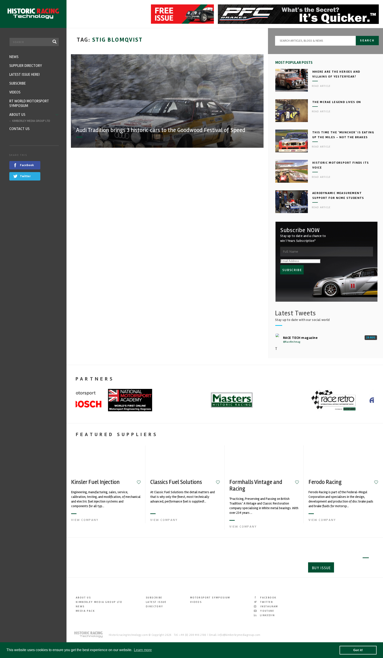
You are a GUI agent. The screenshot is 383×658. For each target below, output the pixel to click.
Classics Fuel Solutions (176, 482)
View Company (85, 520)
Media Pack (85, 611)
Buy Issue (321, 568)
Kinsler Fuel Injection (95, 482)
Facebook (268, 597)
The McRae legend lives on (336, 102)
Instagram (268, 606)
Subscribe (353, 568)
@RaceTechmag (291, 342)
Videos (196, 602)
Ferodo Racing (325, 482)
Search (367, 40)
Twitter (266, 602)
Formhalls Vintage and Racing (255, 485)
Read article (321, 86)
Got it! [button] (358, 650)
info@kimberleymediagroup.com (239, 635)
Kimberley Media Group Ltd (99, 602)
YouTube (266, 611)
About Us (83, 597)
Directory (154, 606)
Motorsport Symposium (210, 597)
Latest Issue (156, 602)
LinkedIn (267, 615)
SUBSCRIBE (292, 270)
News (80, 606)
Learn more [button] (143, 650)
